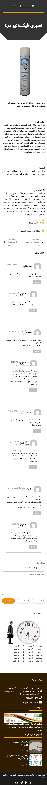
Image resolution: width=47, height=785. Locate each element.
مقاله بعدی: (11, 239)
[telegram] (21, 783)
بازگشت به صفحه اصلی (30, 231)
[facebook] (31, 783)
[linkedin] (26, 783)
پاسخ (37, 282)
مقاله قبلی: (35, 239)
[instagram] (16, 783)
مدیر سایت (37, 220)
